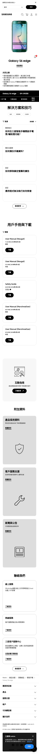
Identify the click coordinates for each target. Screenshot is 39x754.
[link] (35, 56)
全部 (11, 114)
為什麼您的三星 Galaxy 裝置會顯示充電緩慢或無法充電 (19, 79)
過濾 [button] (6, 121)
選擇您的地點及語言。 (9, 2)
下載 (9, 250)
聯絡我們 (33, 99)
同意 (29, 746)
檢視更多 (18, 669)
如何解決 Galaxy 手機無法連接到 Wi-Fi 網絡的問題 (19, 83)
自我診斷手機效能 (11, 654)
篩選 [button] (6, 232)
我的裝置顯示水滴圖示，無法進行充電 (17, 76)
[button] (19, 133)
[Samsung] (6, 14)
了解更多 (18, 391)
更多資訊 (24, 99)
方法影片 (27, 114)
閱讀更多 (8, 428)
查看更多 (29, 741)
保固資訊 (19, 66)
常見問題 (18, 114)
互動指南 (13, 99)
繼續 (31, 7)
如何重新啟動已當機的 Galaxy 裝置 (16, 86)
